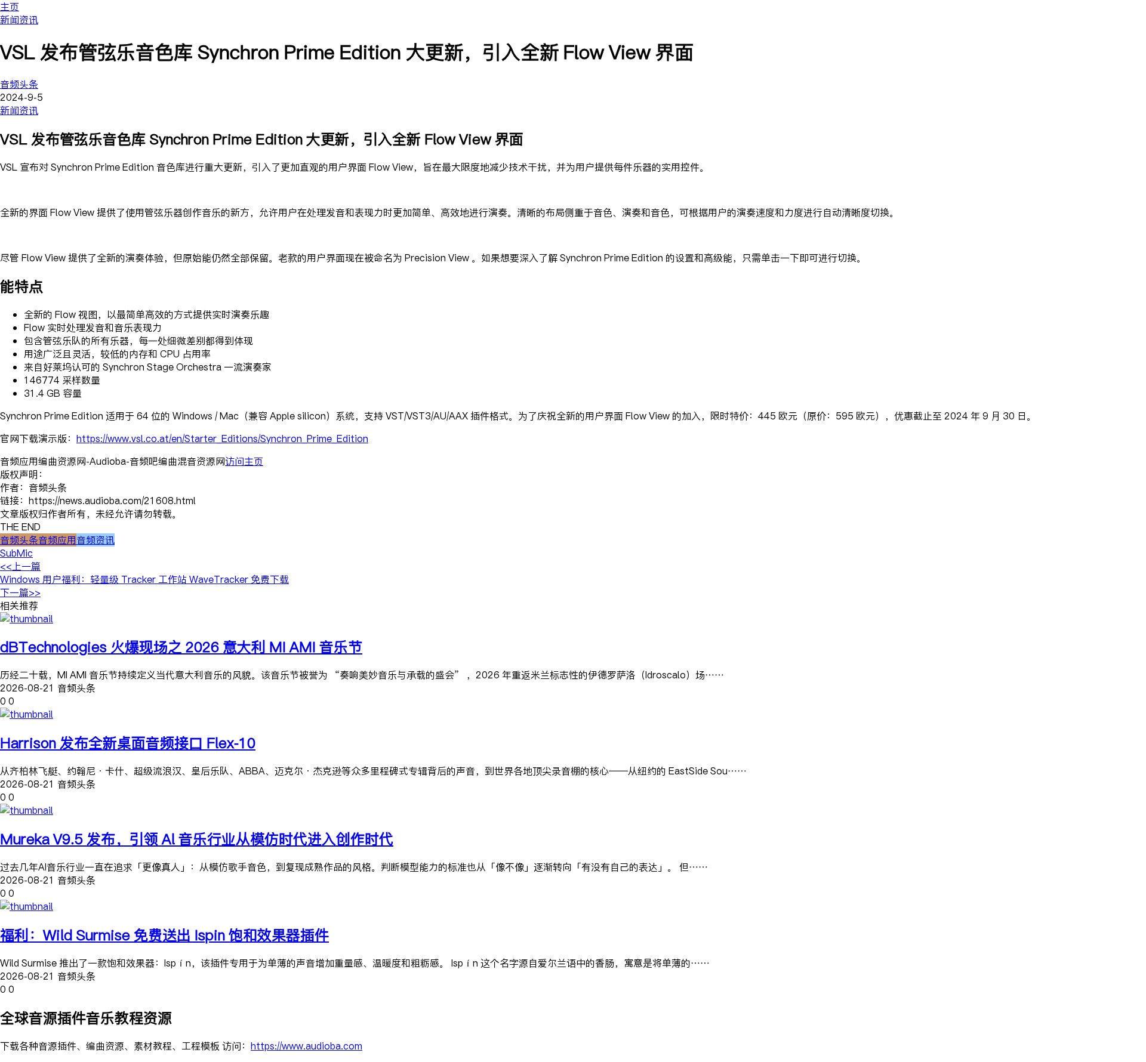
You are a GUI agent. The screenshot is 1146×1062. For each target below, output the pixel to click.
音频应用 (57, 540)
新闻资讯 (19, 19)
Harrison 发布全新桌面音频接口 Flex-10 (127, 742)
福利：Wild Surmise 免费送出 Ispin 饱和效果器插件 (164, 934)
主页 (9, 6)
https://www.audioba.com (306, 1045)
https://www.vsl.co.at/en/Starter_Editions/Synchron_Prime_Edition (222, 438)
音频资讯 (95, 540)
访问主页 (244, 461)
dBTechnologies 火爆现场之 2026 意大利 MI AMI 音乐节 (181, 646)
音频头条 (19, 84)
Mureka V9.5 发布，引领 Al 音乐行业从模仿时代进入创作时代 (196, 838)
